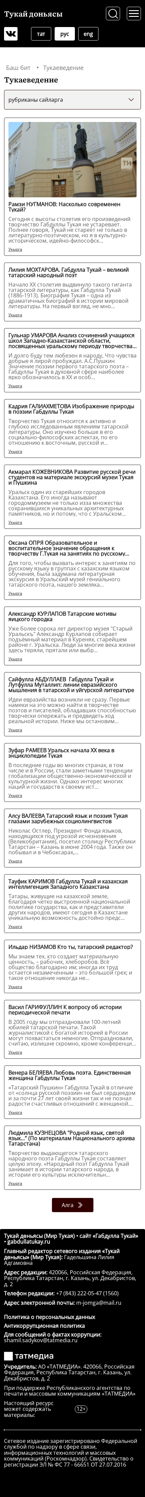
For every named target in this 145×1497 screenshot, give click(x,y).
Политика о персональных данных (49, 1317)
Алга (68, 1205)
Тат (41, 34)
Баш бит (18, 68)
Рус (64, 34)
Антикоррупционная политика (44, 1325)
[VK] (11, 34)
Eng (88, 34)
